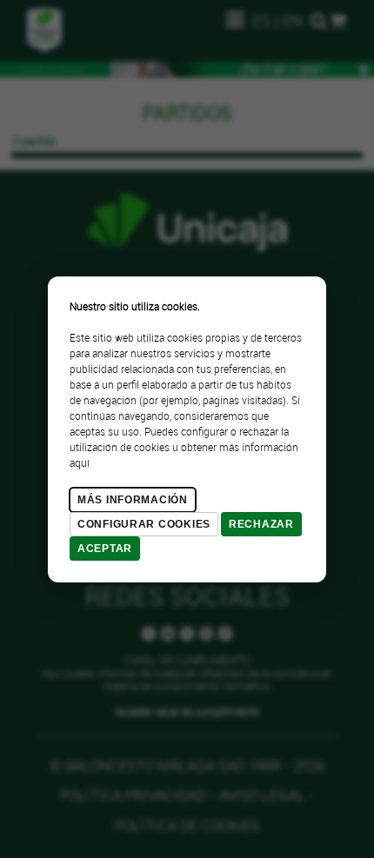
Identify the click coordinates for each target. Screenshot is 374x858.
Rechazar (261, 524)
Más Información (132, 500)
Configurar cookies (143, 524)
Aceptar (104, 548)
